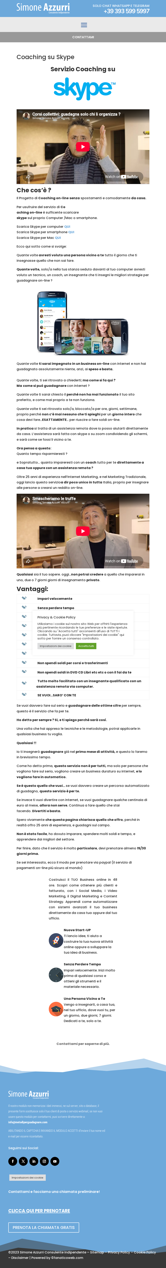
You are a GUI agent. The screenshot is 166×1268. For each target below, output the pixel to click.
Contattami (83, 37)
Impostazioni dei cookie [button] (27, 1178)
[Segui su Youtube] (54, 1161)
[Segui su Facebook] (12, 1161)
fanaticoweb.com (68, 1257)
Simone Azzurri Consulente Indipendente (53, 1252)
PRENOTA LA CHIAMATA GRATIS (44, 1227)
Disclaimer (20, 1257)
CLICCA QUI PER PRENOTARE (39, 1211)
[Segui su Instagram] (44, 1161)
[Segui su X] (23, 1161)
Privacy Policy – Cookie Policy (132, 1252)
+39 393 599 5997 (126, 11)
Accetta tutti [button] (86, 646)
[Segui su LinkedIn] (33, 1161)
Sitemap (97, 1252)
